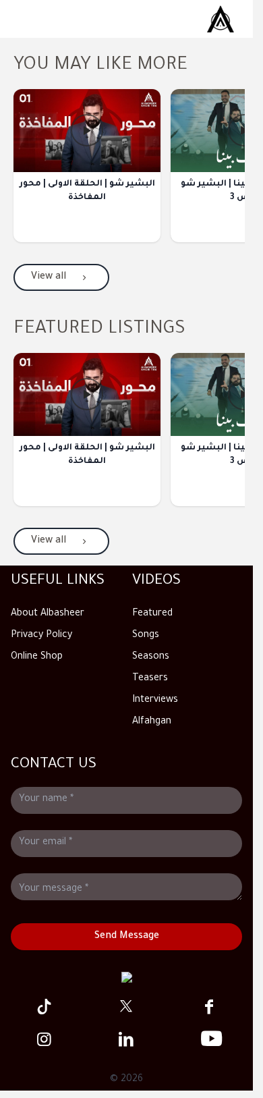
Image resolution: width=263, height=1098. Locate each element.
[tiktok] (44, 1007)
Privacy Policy (41, 635)
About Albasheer (47, 614)
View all (48, 277)
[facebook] (209, 1007)
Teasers (150, 679)
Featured (152, 614)
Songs (145, 635)
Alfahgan (151, 722)
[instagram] (44, 1039)
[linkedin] (126, 1039)
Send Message (126, 936)
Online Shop (37, 657)
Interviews (155, 700)
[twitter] (126, 1007)
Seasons (150, 657)
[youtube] (209, 1039)
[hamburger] (220, 18)
